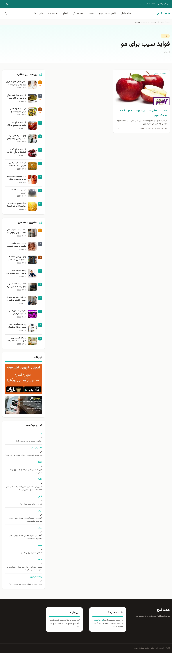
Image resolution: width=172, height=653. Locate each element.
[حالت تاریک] (5, 4)
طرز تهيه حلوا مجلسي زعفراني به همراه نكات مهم (17, 164)
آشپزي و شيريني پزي (107, 13)
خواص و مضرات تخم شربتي (18, 191)
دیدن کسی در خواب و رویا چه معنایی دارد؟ (25, 584)
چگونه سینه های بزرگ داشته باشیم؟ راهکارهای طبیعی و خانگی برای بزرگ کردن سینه (16, 137)
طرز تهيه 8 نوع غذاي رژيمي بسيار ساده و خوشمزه (18, 110)
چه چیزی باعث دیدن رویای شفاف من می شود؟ (23, 455)
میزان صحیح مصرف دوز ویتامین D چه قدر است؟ (16, 205)
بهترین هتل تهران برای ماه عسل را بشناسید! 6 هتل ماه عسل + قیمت (24, 568)
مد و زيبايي (53, 13)
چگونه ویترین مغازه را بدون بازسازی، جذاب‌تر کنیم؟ (17, 258)
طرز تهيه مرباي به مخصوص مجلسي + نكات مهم (16, 124)
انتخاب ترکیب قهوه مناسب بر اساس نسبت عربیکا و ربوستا (17, 245)
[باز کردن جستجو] (5, 13)
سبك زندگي (78, 13)
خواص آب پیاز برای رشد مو (31, 552)
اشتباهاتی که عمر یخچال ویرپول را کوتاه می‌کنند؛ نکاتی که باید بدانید (16, 299)
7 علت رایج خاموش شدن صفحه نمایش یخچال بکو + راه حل (16, 231)
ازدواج (65, 13)
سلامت (91, 13)
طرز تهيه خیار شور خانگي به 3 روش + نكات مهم (16, 97)
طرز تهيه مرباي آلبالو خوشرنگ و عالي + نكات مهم (17, 151)
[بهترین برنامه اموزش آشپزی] (23, 379)
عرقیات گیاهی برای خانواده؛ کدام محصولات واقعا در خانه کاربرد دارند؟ (16, 339)
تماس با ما (39, 13)
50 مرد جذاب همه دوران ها (31, 504)
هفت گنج (163, 609)
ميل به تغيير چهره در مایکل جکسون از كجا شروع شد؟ (25, 471)
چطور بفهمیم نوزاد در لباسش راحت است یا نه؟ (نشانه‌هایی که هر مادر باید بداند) (16, 272)
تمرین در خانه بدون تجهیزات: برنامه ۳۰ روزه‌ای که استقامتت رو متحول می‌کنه (24, 488)
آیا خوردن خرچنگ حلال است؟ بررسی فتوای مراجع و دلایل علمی (25, 520)
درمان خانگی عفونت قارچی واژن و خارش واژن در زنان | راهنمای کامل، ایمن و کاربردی (16, 83)
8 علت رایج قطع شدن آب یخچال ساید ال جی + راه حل (16, 285)
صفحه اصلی (126, 13)
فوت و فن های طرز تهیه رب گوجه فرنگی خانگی (16, 178)
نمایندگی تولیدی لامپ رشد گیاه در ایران (17, 312)
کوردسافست (99, 620)
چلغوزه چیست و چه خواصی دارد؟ (29, 441)
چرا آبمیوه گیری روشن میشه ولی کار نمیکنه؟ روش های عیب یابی (17, 326)
